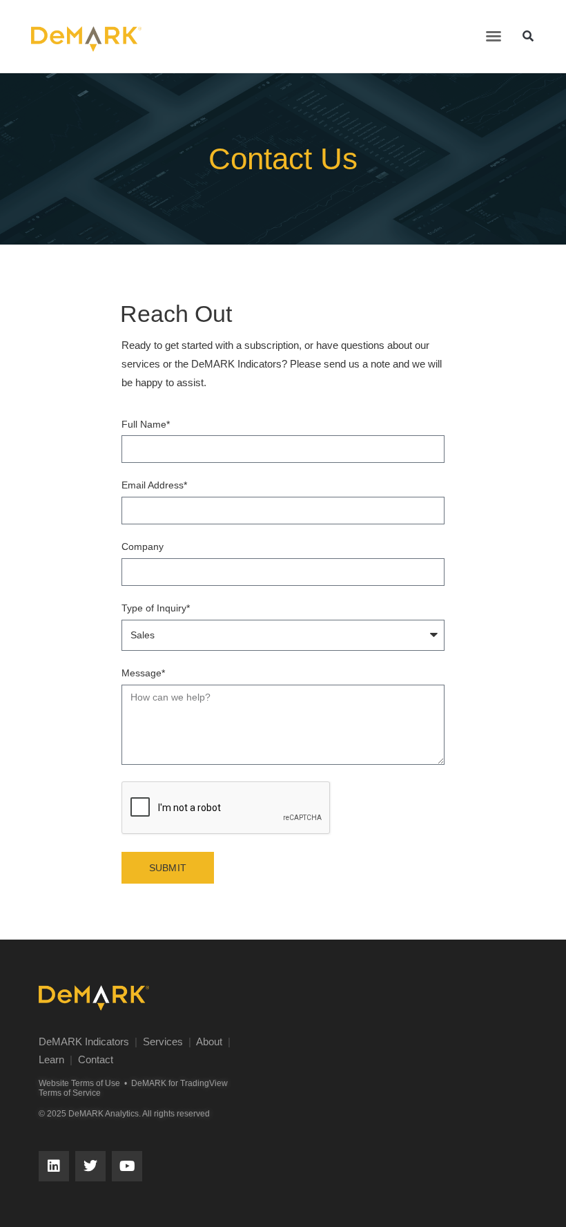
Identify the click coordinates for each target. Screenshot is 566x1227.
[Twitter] (90, 1166)
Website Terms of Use (79, 1083)
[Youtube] (127, 1166)
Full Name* (145, 424)
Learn (51, 1059)
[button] (493, 35)
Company (142, 546)
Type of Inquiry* (155, 608)
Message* (143, 672)
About (209, 1041)
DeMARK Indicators (84, 1041)
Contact (95, 1059)
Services (163, 1041)
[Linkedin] (54, 1166)
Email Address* (154, 485)
